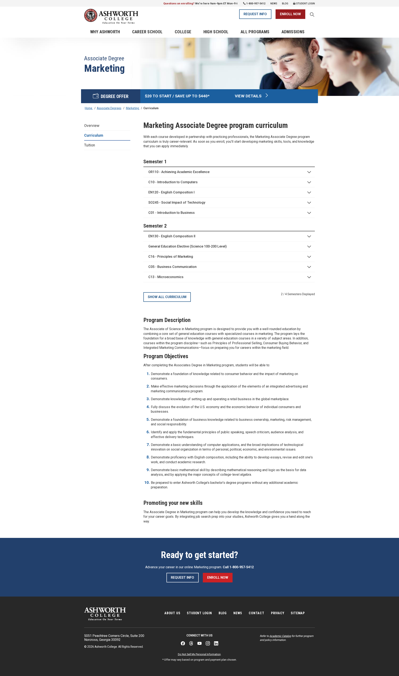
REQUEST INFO (255, 14)
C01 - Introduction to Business (171, 213)
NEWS (237, 613)
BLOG (223, 613)
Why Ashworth (105, 31)
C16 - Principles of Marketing (170, 257)
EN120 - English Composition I (171, 192)
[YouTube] (199, 643)
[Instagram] (208, 643)
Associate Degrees (109, 108)
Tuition (89, 145)
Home (89, 108)
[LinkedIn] (216, 643)
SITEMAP (298, 613)
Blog (285, 3)
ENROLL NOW (290, 14)
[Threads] (191, 643)
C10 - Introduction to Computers (173, 182)
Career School (147, 31)
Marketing (133, 108)
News (273, 3)
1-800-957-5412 (255, 3)
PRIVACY (277, 613)
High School (216, 31)
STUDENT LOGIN (199, 613)
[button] (312, 15)
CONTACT (256, 613)
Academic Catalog (280, 636)
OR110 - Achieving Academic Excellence (178, 172)
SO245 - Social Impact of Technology (176, 202)
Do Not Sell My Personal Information (199, 654)
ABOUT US (172, 613)
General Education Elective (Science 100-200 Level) (187, 246)
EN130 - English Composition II (171, 236)
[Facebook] (183, 643)
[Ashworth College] (111, 16)
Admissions (293, 31)
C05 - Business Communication (172, 267)
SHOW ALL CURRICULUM (167, 297)
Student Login (305, 3)
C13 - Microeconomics (165, 277)
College (183, 31)
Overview (91, 126)
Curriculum (93, 135)
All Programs (255, 31)
